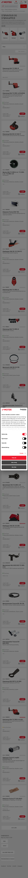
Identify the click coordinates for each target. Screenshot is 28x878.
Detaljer (22, 453)
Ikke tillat (14, 467)
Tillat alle (14, 457)
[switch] (24, 438)
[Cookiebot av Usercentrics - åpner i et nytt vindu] (20, 410)
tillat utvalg (14, 462)
